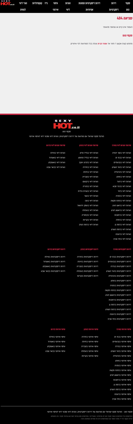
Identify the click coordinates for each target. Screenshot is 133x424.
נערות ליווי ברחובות (122, 215)
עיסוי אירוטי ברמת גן (122, 384)
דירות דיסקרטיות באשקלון (54, 266)
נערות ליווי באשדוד (57, 157)
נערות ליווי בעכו (91, 200)
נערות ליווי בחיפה (90, 172)
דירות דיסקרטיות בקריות (87, 276)
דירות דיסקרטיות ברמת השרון (118, 309)
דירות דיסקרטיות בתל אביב (119, 319)
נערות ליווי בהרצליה (122, 172)
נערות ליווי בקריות (90, 219)
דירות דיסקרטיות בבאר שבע (53, 271)
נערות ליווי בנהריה (90, 186)
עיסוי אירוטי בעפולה (89, 351)
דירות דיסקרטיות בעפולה (87, 271)
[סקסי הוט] (7, 3)
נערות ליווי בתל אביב (122, 239)
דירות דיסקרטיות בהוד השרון (118, 271)
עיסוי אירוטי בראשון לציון (120, 375)
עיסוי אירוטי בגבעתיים (121, 341)
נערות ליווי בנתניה (123, 196)
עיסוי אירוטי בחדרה (90, 336)
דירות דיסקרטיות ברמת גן (120, 304)
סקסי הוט (127, 6)
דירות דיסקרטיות (114, 6)
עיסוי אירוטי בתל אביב (121, 399)
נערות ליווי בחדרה (90, 167)
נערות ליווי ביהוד (124, 181)
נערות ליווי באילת (57, 153)
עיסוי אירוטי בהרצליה (122, 356)
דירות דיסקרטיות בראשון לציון (118, 295)
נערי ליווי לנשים (23, 6)
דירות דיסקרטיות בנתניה (120, 285)
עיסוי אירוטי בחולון (123, 360)
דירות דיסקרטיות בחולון (121, 280)
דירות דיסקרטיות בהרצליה (119, 276)
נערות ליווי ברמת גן (123, 224)
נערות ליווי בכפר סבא (122, 186)
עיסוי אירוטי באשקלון (56, 346)
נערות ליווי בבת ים (123, 157)
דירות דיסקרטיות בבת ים (120, 256)
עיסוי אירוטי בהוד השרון (121, 351)
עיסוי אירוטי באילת (57, 336)
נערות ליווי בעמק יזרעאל (87, 205)
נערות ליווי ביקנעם (90, 181)
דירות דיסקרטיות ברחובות (120, 299)
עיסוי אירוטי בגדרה (123, 346)
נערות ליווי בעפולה (90, 210)
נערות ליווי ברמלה (123, 219)
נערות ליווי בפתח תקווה (121, 200)
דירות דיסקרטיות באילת (55, 256)
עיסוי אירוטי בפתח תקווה (120, 370)
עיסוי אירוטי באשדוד (56, 341)
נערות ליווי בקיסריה (90, 215)
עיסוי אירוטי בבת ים (122, 336)
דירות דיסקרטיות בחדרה (87, 256)
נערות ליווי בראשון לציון (121, 210)
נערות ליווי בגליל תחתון (88, 157)
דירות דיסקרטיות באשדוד (54, 261)
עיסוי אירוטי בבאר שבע (55, 351)
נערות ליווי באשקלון (56, 162)
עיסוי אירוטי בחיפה (90, 341)
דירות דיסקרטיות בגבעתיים (119, 261)
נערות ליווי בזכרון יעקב (88, 162)
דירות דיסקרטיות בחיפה (87, 261)
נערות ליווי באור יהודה (121, 153)
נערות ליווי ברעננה (123, 234)
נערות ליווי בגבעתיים (122, 162)
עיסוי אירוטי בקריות (90, 356)
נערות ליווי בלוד (124, 191)
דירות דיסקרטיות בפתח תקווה (118, 290)
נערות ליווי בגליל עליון (89, 153)
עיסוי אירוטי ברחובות (122, 379)
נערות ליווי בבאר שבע (56, 167)
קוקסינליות (37, 3)
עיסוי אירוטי (55, 6)
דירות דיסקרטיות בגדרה (121, 266)
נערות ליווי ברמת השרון (121, 229)
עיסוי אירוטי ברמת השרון (120, 389)
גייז (46, 3)
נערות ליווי (68, 6)
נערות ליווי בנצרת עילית (88, 191)
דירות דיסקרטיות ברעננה (120, 314)
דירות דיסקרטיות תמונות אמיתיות (89, 6)
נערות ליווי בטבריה (90, 176)
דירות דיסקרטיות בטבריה (87, 266)
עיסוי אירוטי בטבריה (89, 346)
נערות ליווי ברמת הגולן (88, 224)
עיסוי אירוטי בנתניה (123, 365)
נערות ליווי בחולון (124, 176)
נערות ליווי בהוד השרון (121, 167)
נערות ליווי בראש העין (121, 205)
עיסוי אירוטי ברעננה (122, 394)
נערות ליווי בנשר (91, 196)
